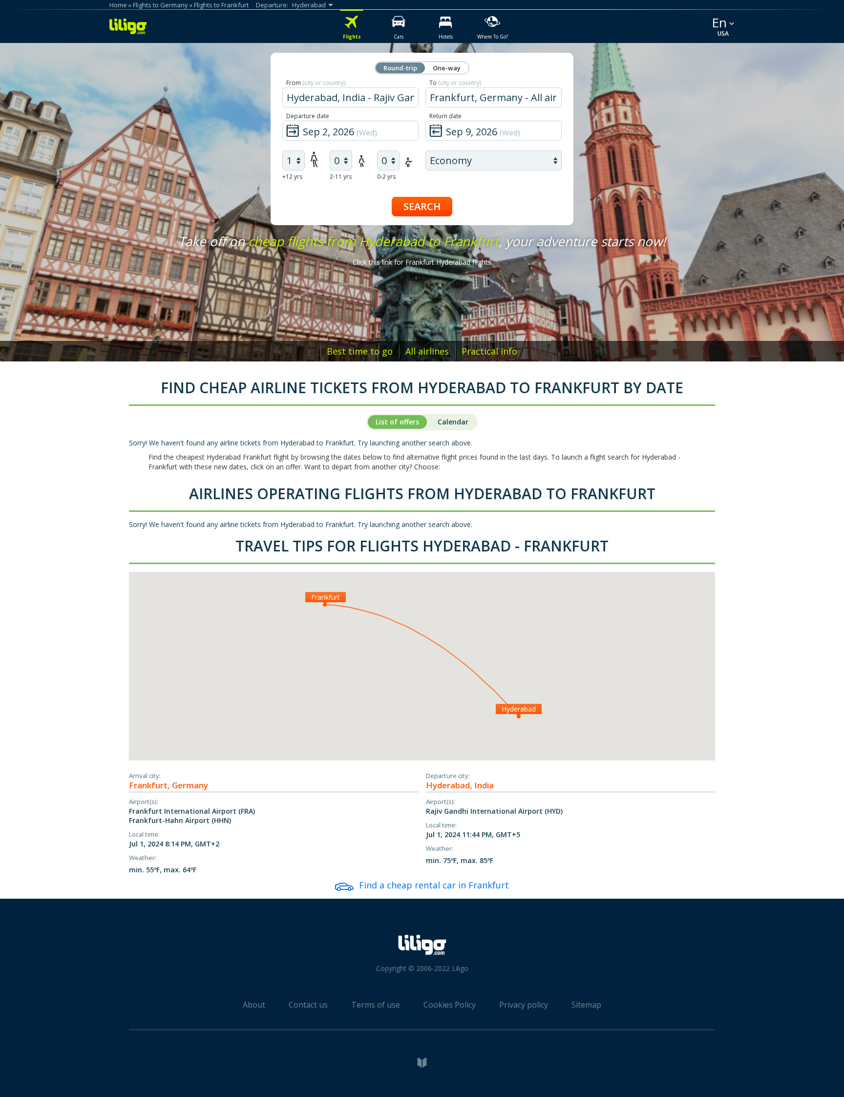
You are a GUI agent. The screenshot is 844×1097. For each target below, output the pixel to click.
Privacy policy (523, 1004)
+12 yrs (292, 176)
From (315, 83)
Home (118, 4)
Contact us (308, 1004)
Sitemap (586, 1004)
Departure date (307, 116)
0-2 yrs (386, 176)
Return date (445, 116)
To (455, 83)
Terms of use (375, 1004)
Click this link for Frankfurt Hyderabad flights (422, 262)
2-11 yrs (341, 176)
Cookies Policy (449, 1004)
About (254, 1004)
